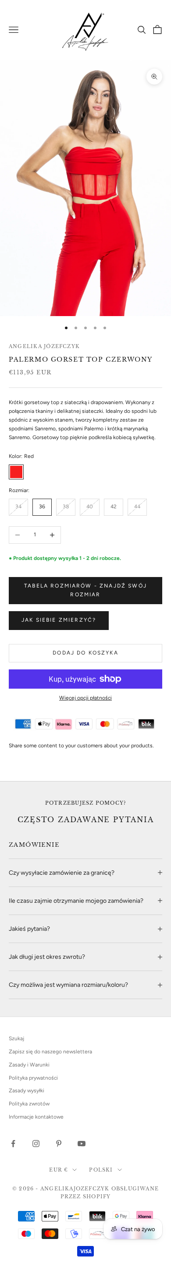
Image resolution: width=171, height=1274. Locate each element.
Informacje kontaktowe (36, 1117)
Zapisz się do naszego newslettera (50, 1052)
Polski (101, 1170)
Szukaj (16, 1038)
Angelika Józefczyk (44, 346)
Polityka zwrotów (29, 1104)
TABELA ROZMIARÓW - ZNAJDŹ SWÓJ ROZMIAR (85, 590)
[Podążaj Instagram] (36, 1143)
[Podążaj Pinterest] (58, 1143)
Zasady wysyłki (26, 1090)
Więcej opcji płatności (85, 698)
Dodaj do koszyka (85, 653)
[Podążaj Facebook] (13, 1143)
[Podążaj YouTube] (81, 1143)
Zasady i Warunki (29, 1065)
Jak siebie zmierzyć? (58, 620)
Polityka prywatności (33, 1078)
